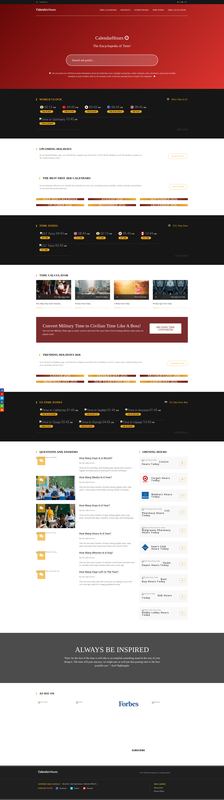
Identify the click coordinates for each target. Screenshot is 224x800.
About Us (65, 784)
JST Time (123, 238)
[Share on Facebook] (2, 390)
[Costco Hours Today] (182, 463)
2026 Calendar (178, 187)
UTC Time (79, 238)
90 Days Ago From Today (162, 304)
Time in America (181, 432)
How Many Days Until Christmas (48, 304)
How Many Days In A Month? (95, 458)
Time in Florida (87, 426)
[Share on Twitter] (2, 398)
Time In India (46, 111)
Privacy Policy (159, 791)
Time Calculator (177, 10)
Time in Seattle (92, 414)
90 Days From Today (83, 304)
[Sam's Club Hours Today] (182, 548)
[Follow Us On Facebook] (186, 2)
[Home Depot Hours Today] (182, 564)
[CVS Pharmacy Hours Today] (182, 512)
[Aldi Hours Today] (182, 597)
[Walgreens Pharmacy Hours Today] (182, 531)
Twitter (76, 788)
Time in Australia (115, 111)
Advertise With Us (90, 784)
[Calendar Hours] (46, 9)
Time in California (49, 414)
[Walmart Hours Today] (182, 496)
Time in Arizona (133, 414)
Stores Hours (141, 10)
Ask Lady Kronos (76, 784)
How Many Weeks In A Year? (95, 477)
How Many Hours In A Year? (95, 533)
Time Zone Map (181, 255)
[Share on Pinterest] (2, 394)
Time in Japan (91, 111)
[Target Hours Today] (182, 479)
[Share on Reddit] (2, 410)
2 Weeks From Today (122, 304)
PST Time (146, 238)
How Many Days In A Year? (94, 505)
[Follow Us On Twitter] (178, 2)
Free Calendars (108, 10)
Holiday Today (178, 156)
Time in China (69, 111)
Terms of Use (158, 787)
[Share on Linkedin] (2, 402)
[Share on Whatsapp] (2, 406)
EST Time (45, 238)
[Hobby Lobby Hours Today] (182, 613)
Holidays (125, 10)
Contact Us (43, 2)
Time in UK (136, 111)
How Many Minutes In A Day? (96, 552)
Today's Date (182, 129)
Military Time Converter (165, 328)
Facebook (62, 788)
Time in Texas (46, 426)
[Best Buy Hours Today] (182, 581)
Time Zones (158, 10)
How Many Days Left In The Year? (98, 571)
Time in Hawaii (127, 426)
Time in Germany (47, 123)
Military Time (60, 331)
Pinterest (89, 788)
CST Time (44, 250)
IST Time (101, 238)
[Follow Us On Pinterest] (182, 2)
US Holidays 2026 (177, 363)
